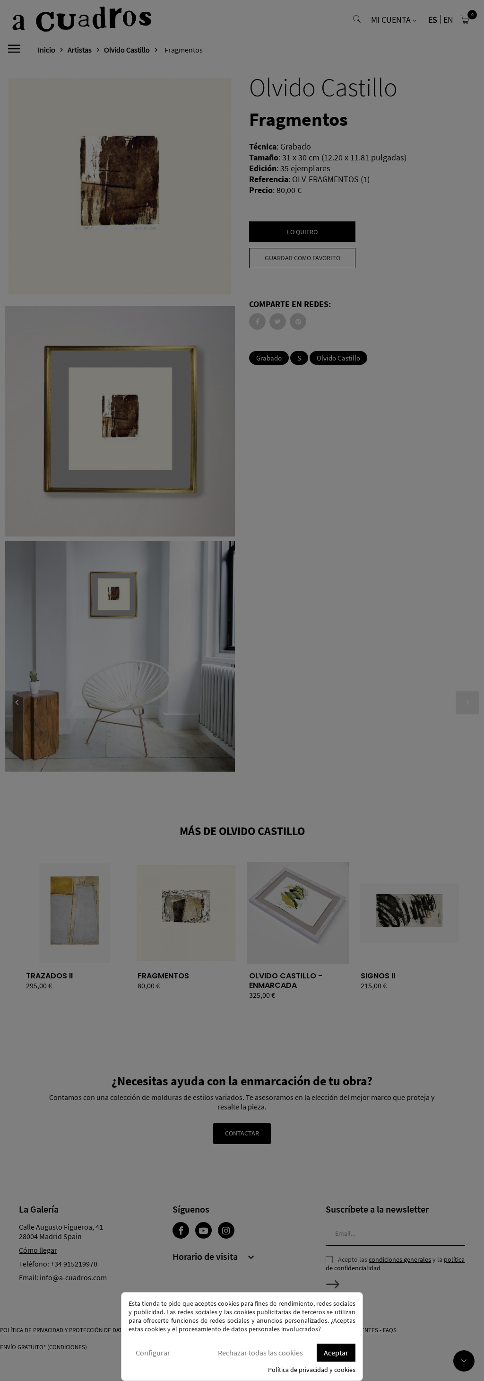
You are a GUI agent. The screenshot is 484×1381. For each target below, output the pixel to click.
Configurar (153, 1352)
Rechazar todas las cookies (260, 1352)
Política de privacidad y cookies (311, 1369)
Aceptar (336, 1352)
